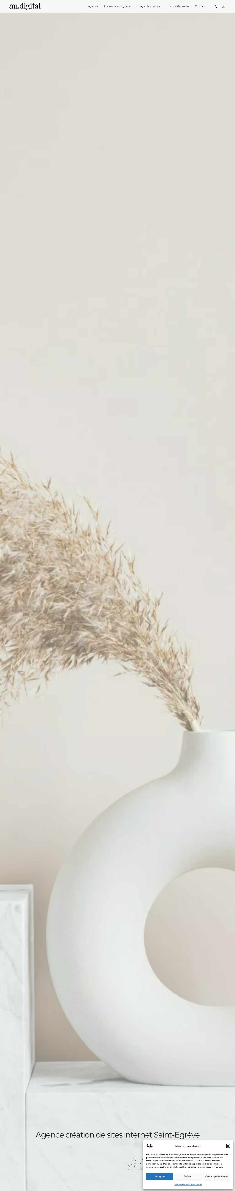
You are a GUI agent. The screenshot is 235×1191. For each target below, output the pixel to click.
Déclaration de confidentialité (188, 1184)
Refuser (188, 1176)
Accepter (159, 1176)
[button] (228, 1146)
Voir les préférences (216, 1176)
